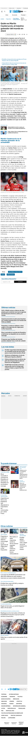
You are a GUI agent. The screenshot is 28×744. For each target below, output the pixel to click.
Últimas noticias (14, 694)
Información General (19, 706)
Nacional (4, 703)
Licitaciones (11, 717)
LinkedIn (11, 689)
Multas (3, 717)
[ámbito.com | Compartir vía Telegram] (24, 34)
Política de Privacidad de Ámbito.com (12, 713)
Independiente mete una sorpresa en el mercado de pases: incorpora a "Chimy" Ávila (14, 63)
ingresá (25, 11)
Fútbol (2, 274)
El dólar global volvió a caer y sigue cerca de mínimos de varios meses (23, 543)
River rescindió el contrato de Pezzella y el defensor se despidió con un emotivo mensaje (13, 334)
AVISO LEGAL (4, 715)
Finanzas (23, 15)
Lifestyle (19, 701)
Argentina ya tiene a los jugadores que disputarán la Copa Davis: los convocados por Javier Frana (5, 505)
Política (20, 696)
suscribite (21, 11)
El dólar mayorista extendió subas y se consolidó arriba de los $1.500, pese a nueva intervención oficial (16, 351)
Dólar (7, 15)
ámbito (2, 19)
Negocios (4, 701)
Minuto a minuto (14, 534)
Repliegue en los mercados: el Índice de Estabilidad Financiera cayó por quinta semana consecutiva (13, 614)
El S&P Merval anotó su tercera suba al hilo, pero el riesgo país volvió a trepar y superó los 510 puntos (14, 367)
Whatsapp (19, 689)
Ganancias (19, 8)
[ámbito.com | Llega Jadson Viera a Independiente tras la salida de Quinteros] (4, 132)
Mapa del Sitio (10, 710)
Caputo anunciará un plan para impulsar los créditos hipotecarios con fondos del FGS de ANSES (13, 320)
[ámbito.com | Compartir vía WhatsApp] (17, 34)
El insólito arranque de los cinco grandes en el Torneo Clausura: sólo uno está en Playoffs (14, 59)
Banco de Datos (5, 699)
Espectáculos (12, 708)
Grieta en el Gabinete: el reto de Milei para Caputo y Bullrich (14, 356)
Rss (2, 710)
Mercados (16, 699)
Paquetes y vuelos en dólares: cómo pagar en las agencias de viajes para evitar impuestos (12, 327)
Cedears (25, 395)
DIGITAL (6, 723)
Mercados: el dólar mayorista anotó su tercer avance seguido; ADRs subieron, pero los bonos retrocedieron (14, 545)
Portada (3, 694)
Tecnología (21, 708)
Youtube (15, 689)
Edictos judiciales (16, 715)
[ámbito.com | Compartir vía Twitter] (21, 34)
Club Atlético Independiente (16, 19)
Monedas (3, 395)
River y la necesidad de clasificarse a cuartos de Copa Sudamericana (23, 487)
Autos (3, 708)
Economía (14, 15)
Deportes (8, 19)
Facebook (5, 689)
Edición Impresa (5, 706)
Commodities (17, 395)
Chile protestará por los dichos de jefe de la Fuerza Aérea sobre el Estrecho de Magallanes (15, 360)
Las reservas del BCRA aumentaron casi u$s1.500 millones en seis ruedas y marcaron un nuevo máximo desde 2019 (13, 576)
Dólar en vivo (11, 8)
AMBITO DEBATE (21, 723)
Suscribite (20, 281)
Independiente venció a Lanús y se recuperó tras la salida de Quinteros (16, 127)
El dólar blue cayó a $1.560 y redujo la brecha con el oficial (12, 584)
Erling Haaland (10, 274)
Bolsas (9, 395)
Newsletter (22, 689)
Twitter (2, 689)
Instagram (8, 689)
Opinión (11, 701)
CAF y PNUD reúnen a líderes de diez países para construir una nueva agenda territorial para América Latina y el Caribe (13, 313)
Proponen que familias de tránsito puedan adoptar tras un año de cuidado (13, 340)
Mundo (11, 703)
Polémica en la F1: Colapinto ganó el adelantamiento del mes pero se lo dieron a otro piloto (23, 474)
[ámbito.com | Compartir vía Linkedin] (22, 34)
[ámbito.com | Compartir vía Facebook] (19, 34)
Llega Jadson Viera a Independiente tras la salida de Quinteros (17, 132)
